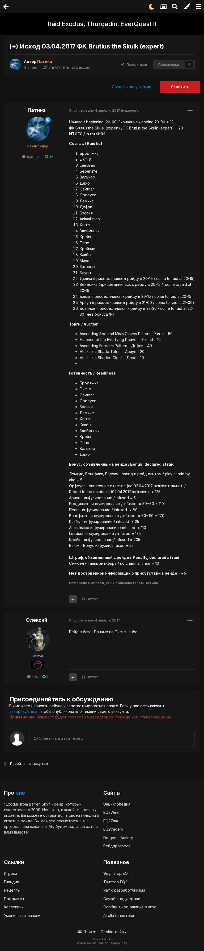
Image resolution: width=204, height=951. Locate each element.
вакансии (38, 826)
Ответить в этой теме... (60, 738)
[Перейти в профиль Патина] (15, 64)
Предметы (14, 898)
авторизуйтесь (23, 711)
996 (34, 676)
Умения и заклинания (23, 915)
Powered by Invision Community (102, 943)
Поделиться (135, 64)
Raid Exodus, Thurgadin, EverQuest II (102, 24)
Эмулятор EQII (116, 873)
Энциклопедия (116, 804)
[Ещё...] (190, 110)
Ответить (180, 86)
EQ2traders (113, 829)
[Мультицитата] (73, 599)
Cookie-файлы (113, 931)
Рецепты (12, 890)
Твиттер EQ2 (115, 882)
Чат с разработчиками (124, 890)
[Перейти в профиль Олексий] (38, 639)
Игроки (10, 873)
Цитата (93, 599)
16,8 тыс (33, 157)
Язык (87, 931)
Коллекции (14, 907)
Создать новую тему (131, 86)
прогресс (13, 826)
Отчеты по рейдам (73, 67)
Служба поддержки (121, 898)
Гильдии (11, 882)
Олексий (36, 620)
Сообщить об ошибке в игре (129, 907)
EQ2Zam (110, 821)
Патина (37, 110)
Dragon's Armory (118, 837)
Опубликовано (94, 110)
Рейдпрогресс (116, 846)
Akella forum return (120, 915)
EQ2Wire (111, 812)
